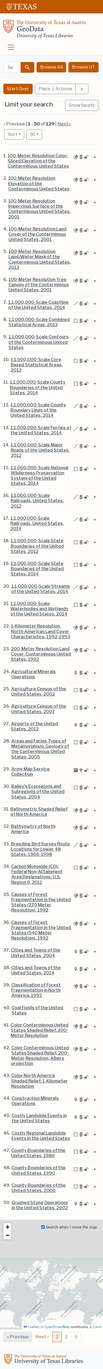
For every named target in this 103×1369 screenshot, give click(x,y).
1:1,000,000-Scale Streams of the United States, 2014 (40, 589)
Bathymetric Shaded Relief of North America (39, 811)
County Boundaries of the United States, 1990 (39, 1170)
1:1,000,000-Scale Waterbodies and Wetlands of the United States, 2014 (39, 609)
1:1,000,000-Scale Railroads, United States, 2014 (37, 523)
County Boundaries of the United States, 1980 (38, 1153)
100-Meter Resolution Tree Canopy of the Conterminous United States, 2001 (39, 285)
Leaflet (33, 1327)
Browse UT (83, 67)
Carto (97, 1327)
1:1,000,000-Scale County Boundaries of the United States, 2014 (37, 387)
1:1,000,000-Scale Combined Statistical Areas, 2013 (39, 322)
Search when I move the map (71, 1227)
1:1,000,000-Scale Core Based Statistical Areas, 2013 (37, 365)
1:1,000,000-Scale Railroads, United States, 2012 (37, 500)
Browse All (51, 67)
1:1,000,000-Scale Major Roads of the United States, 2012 (40, 450)
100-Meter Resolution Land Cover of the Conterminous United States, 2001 (37, 234)
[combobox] (12, 67)
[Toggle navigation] (11, 47)
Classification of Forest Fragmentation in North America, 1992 (36, 990)
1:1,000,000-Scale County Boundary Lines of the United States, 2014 (38, 410)
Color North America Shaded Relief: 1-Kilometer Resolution (39, 1081)
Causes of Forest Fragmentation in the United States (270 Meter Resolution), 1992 (41, 902)
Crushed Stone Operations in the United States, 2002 (40, 1205)
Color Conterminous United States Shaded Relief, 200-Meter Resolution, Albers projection (40, 1055)
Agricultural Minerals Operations (33, 674)
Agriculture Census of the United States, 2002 (38, 691)
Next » (64, 124)
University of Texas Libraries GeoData (44, 31)
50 (36, 134)
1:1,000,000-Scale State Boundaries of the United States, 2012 (37, 546)
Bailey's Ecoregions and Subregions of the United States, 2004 (38, 791)
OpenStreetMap (56, 1327)
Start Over (18, 88)
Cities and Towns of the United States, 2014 (36, 970)
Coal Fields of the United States (37, 1010)
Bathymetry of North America (33, 829)
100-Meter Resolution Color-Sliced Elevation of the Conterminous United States (38, 161)
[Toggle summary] (94, 157)
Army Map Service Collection (30, 771)
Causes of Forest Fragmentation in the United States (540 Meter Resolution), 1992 (41, 930)
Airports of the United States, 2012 (34, 726)
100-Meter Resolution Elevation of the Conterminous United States (38, 183)
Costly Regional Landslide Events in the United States (41, 1136)
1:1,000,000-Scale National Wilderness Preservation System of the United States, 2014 (39, 475)
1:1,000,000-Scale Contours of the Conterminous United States (39, 342)
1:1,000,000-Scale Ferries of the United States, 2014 (40, 430)
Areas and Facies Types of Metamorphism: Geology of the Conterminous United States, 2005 (40, 749)
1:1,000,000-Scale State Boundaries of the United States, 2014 (37, 569)
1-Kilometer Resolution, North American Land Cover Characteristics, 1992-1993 (40, 631)
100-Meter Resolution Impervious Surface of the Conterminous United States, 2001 (39, 209)
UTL (44, 1360)
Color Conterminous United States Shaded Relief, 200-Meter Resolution (39, 1030)
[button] (7, 1227)
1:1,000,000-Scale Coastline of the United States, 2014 (38, 305)
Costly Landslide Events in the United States (39, 1118)
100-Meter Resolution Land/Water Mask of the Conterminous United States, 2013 (40, 259)
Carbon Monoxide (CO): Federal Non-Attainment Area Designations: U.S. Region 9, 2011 (37, 874)
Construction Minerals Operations (35, 1101)
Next (42, 1336)
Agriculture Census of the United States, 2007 (38, 709)
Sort (12, 134)
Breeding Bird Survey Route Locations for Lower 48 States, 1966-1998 (40, 849)
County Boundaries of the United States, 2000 (39, 1188)
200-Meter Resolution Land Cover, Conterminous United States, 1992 (41, 654)
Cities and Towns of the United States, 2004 (35, 953)
